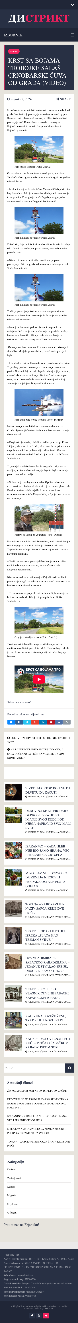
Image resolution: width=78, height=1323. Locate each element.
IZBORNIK (13, 35)
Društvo (13, 51)
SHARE (65, 99)
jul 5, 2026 (33, 1024)
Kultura (11, 1186)
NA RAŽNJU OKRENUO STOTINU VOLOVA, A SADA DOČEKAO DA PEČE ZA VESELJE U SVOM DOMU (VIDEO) (35, 753)
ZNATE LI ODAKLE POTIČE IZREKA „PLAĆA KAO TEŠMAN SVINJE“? (45, 935)
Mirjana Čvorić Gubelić (63, 796)
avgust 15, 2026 (35, 858)
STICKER (49, 1308)
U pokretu (12, 1204)
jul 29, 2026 (33, 916)
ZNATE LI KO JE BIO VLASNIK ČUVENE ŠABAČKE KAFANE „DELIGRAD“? (47, 993)
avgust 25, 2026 (35, 796)
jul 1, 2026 (33, 1051)
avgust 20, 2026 (35, 832)
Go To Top (46, 1315)
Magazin (11, 1195)
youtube (39, 1315)
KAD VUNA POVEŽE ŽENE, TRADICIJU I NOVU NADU (45, 1018)
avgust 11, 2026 (35, 890)
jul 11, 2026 (33, 1001)
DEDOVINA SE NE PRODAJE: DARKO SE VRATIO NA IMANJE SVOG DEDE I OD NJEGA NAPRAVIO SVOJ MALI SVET (48, 819)
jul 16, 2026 (33, 974)
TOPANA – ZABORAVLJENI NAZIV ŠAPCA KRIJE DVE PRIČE (45, 908)
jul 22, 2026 (33, 943)
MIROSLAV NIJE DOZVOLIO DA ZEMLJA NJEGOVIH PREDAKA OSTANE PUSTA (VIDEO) (46, 879)
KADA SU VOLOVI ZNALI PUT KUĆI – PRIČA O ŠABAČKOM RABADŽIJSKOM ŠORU (47, 1043)
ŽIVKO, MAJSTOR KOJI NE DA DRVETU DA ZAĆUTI (48, 790)
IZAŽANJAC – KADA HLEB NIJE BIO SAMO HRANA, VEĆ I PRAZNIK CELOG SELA (47, 850)
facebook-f (32, 1315)
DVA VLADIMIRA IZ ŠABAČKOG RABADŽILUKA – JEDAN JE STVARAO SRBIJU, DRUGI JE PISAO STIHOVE (47, 964)
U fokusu (12, 1212)
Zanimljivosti (14, 1178)
